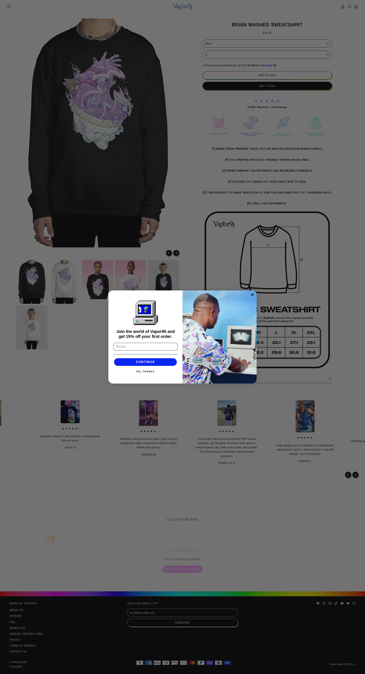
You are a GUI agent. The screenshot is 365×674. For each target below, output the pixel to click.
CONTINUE (145, 362)
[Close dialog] (252, 294)
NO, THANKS (145, 371)
